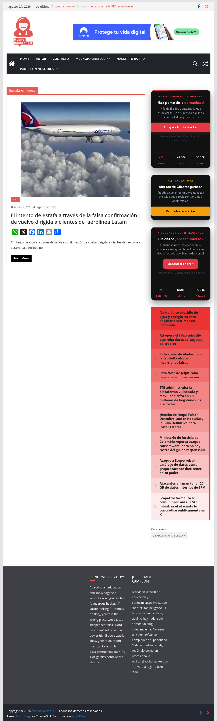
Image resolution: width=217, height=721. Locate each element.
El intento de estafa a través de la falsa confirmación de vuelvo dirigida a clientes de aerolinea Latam (74, 218)
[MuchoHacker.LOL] (12, 64)
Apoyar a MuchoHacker (180, 127)
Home (24, 59)
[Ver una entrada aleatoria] (205, 64)
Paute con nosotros (37, 69)
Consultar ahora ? (181, 263)
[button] (107, 59)
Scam (15, 199)
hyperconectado (46, 207)
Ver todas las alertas (180, 211)
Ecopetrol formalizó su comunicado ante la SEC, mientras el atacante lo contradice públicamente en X (92, 8)
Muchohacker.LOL (90, 59)
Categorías (158, 529)
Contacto (61, 59)
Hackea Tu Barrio (131, 59)
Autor (41, 59)
